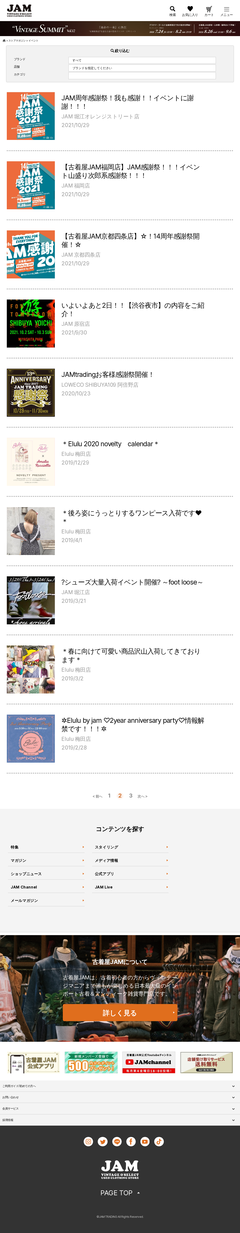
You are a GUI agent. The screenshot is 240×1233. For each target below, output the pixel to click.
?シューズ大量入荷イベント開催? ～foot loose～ (132, 582)
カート (209, 15)
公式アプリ (104, 873)
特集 (15, 847)
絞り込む (122, 50)
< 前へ (97, 796)
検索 (172, 15)
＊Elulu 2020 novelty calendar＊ (110, 444)
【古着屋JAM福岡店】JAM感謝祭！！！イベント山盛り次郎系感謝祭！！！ (130, 171)
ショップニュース (26, 873)
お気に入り (190, 15)
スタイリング (106, 847)
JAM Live (104, 887)
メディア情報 (106, 860)
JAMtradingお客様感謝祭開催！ (107, 374)
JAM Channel (24, 887)
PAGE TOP (116, 1193)
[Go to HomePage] (4, 40)
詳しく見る (120, 1013)
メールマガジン (24, 900)
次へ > (142, 796)
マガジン (18, 860)
